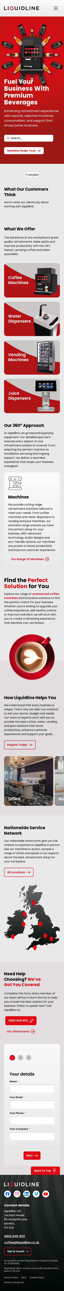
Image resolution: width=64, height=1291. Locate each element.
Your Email (17, 1097)
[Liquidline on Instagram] (17, 1194)
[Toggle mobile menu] (56, 8)
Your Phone (18, 1113)
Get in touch (15, 1251)
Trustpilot (32, 175)
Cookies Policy (36, 1277)
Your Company (20, 1129)
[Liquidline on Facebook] (7, 1194)
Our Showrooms (18, 1031)
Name (14, 1081)
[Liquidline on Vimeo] (36, 1194)
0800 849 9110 (18, 1021)
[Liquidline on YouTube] (45, 1194)
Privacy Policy (11, 1277)
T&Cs (23, 1277)
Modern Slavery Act (14, 1282)
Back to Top (42, 1171)
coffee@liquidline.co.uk (21, 1242)
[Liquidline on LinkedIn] (26, 1194)
